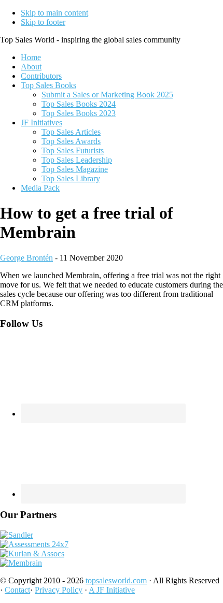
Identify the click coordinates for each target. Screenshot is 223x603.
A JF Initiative (112, 589)
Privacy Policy (58, 589)
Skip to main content (54, 12)
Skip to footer (43, 22)
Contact (17, 589)
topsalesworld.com (116, 580)
